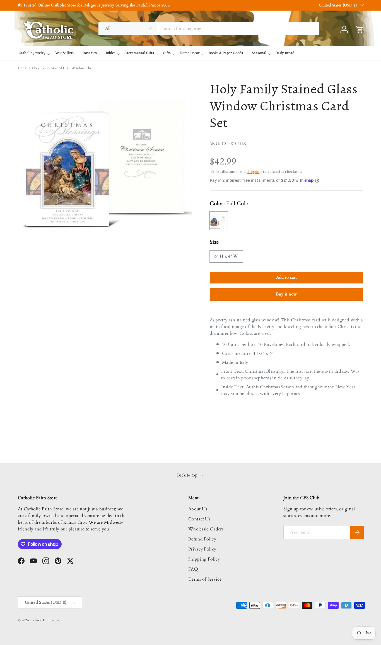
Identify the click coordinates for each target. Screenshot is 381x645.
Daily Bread (284, 53)
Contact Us (199, 519)
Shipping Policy (204, 559)
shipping (254, 171)
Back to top (188, 475)
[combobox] (208, 28)
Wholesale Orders (205, 529)
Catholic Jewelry (32, 53)
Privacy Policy (202, 549)
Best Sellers (64, 53)
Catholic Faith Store (44, 620)
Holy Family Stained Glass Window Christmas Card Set (65, 68)
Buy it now (286, 294)
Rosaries (90, 53)
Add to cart (286, 277)
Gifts (167, 53)
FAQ (193, 569)
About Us (197, 509)
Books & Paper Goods (226, 53)
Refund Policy (202, 539)
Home (22, 68)
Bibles (110, 53)
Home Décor (190, 53)
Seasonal (259, 53)
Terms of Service (204, 579)
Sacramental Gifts (139, 53)
